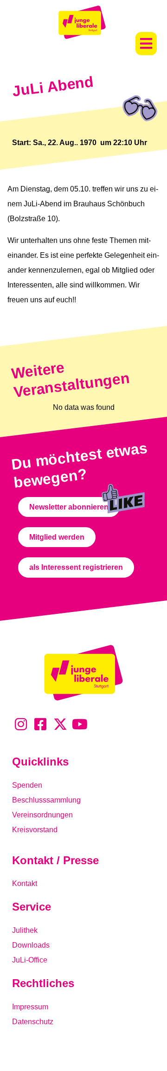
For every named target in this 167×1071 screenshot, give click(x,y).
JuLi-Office (29, 960)
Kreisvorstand (35, 830)
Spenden (27, 785)
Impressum (30, 1007)
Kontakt (24, 883)
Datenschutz (32, 1022)
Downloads (31, 945)
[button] (146, 43)
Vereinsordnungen (42, 815)
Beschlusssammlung (46, 800)
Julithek (25, 930)
